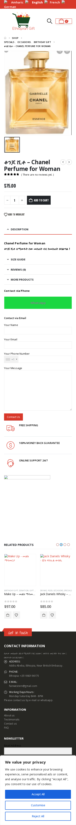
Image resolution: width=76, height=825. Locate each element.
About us (9, 715)
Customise (38, 805)
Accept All (38, 794)
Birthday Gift (11, 590)
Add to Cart (8, 615)
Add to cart (41, 200)
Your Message (13, 368)
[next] (69, 162)
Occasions (58, 590)
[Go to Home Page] (5, 38)
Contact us (10, 723)
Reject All (38, 816)
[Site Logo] (23, 21)
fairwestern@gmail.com (23, 685)
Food (50, 590)
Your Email (10, 339)
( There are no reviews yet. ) (37, 174)
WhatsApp (38, 303)
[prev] (63, 162)
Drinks (43, 590)
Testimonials (11, 719)
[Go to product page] (20, 570)
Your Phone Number (17, 353)
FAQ (6, 727)
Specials (68, 590)
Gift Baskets (36, 590)
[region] (38, 790)
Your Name (11, 325)
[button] (8, 21)
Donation (24, 590)
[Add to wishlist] (16, 615)
